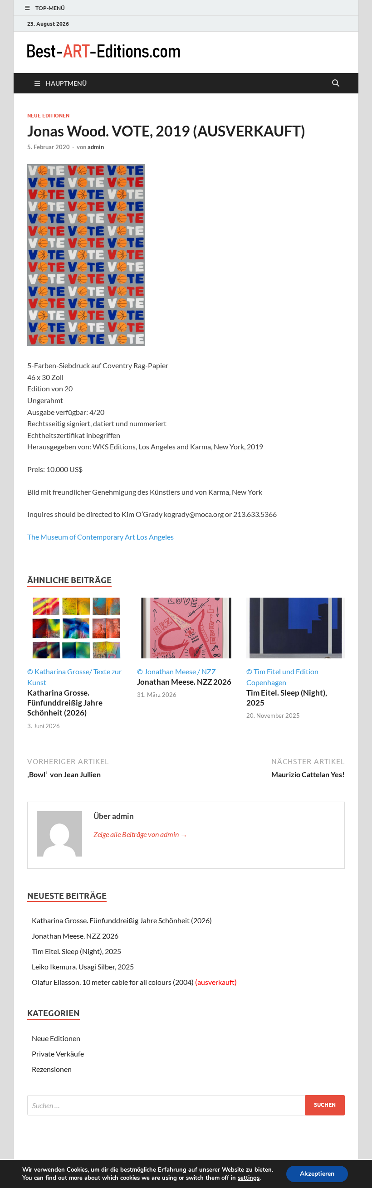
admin (96, 147)
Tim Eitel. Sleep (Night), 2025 (76, 951)
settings (248, 1178)
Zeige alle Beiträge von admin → (140, 834)
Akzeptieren (317, 1173)
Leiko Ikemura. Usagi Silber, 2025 (83, 966)
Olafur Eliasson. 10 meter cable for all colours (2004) (134, 982)
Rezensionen (52, 1069)
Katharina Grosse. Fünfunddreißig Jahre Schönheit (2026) (65, 702)
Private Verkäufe (58, 1053)
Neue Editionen (48, 115)
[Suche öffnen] (336, 83)
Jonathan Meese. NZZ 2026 (184, 682)
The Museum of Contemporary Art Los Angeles (100, 536)
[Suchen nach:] (186, 1105)
